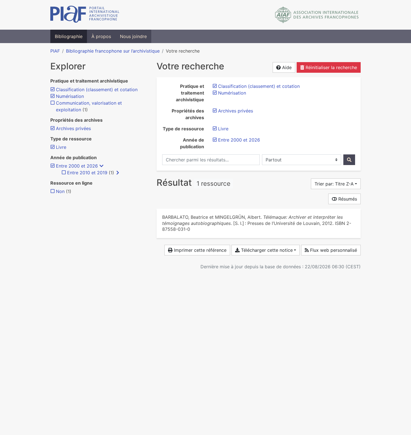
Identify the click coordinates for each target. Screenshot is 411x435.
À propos (101, 36)
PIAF (55, 51)
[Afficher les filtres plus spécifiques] (117, 172)
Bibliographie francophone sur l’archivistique (113, 51)
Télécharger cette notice (266, 250)
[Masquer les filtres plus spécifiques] (101, 166)
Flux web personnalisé (333, 250)
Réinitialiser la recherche (330, 67)
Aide (286, 67)
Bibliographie (68, 36)
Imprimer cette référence (199, 250)
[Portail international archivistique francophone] (84, 15)
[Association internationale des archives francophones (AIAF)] (317, 15)
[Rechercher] (349, 159)
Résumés (347, 199)
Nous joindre (133, 36)
